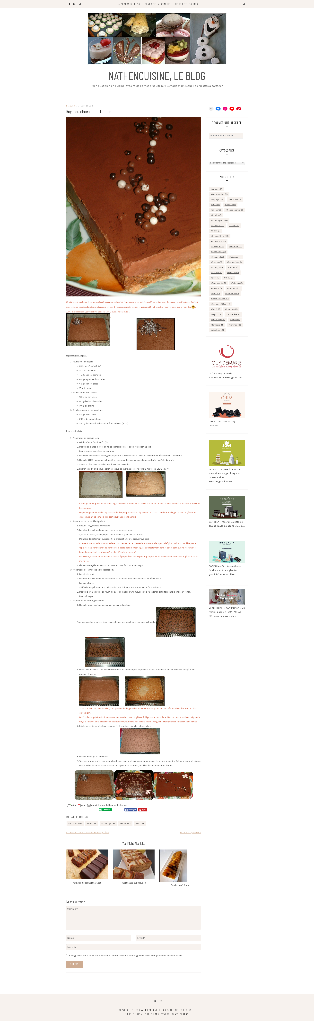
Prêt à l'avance (220, 299)
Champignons (220, 220)
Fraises (217, 262)
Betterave (235, 199)
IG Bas (217, 272)
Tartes (235, 320)
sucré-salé (218, 320)
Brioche (231, 205)
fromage (217, 267)
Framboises (235, 262)
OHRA (229, 278)
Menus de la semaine (157, 4)
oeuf (215, 278)
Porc (216, 293)
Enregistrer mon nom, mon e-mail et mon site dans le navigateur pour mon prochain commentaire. (126, 955)
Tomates (218, 325)
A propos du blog (129, 4)
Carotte (217, 215)
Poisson (217, 288)
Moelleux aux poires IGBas (134, 882)
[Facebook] (149, 1001)
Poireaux (237, 283)
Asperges (218, 199)
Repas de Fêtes (221, 304)
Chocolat (92, 823)
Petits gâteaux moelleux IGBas (87, 882)
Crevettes (218, 246)
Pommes (234, 288)
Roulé (216, 309)
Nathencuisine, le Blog (157, 75)
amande (217, 189)
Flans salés (219, 252)
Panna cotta (219, 283)
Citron (216, 231)
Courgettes (219, 241)
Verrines (235, 325)
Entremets (126, 823)
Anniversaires (76, 823)
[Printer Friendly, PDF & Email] (82, 805)
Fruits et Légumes (186, 4)
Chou (235, 225)
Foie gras (235, 257)
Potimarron (232, 293)
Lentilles (233, 272)
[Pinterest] (238, 109)
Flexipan (140, 823)
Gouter (233, 267)
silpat (216, 314)
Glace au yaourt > (190, 832)
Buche (216, 210)
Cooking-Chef (109, 823)
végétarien (218, 330)
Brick (216, 205)
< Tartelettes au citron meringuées (87, 832)
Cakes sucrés (235, 210)
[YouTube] (231, 108)
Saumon (232, 309)
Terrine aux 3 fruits (180, 885)
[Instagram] (225, 108)
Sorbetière (234, 314)
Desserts (70, 105)
